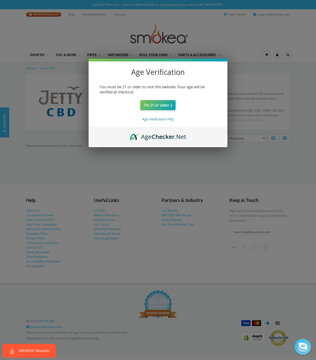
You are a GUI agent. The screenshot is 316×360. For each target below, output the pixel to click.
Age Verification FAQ (158, 119)
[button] (303, 347)
